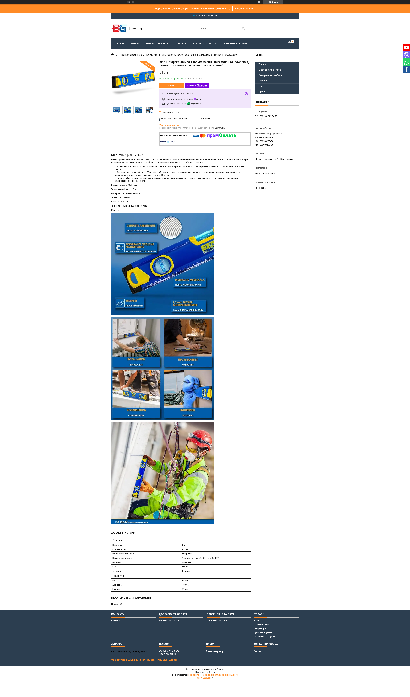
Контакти (180, 43)
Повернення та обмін (234, 43)
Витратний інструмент (265, 636)
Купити (171, 85)
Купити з (191, 85)
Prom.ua (220, 669)
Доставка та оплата (204, 43)
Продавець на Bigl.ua (205, 672)
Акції (256, 620)
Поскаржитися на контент (200, 675)
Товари (135, 43)
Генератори (260, 628)
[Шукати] (243, 28)
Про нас (263, 91)
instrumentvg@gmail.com (270, 134)
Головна (119, 43)
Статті (262, 86)
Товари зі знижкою (157, 43)
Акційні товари (244, 8)
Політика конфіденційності (225, 675)
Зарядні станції (261, 624)
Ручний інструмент (263, 632)
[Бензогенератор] (119, 28)
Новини (263, 80)
